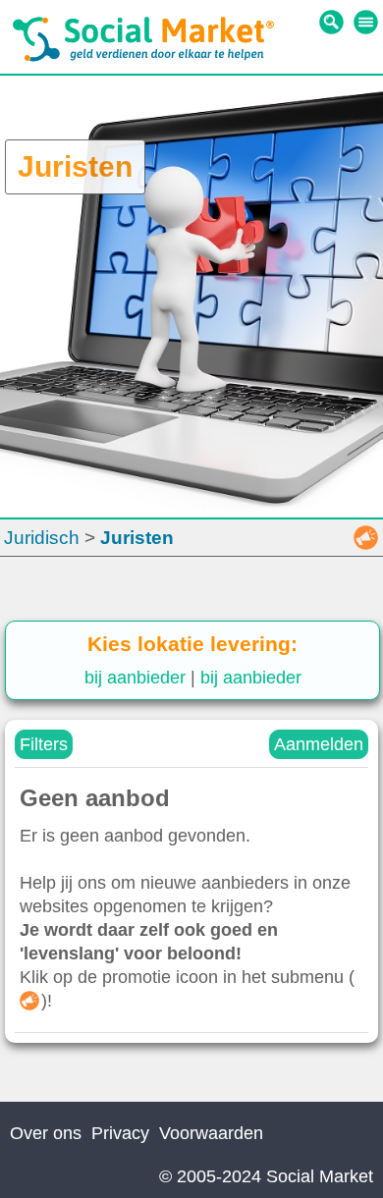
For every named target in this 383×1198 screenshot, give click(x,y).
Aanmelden (318, 744)
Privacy (120, 1133)
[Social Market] (143, 57)
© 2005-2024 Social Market (266, 1176)
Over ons (46, 1133)
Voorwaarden (211, 1133)
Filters (44, 744)
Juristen (137, 537)
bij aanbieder (135, 677)
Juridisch (42, 537)
